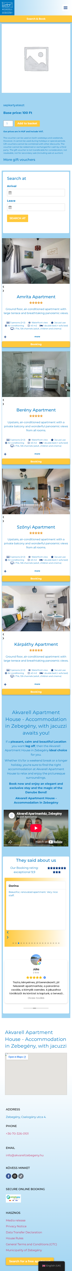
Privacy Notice (16, 1226)
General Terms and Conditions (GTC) (31, 1244)
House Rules (14, 1238)
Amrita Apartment (36, 296)
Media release (15, 1220)
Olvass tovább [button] (36, 998)
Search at (18, 218)
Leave (11, 200)
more (37, 337)
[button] (65, 8)
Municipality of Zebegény (24, 1250)
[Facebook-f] (8, 1176)
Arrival (11, 186)
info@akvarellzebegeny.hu (25, 1155)
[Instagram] (14, 1176)
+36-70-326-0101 (17, 1133)
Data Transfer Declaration (24, 1232)
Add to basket (27, 123)
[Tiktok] (21, 1176)
